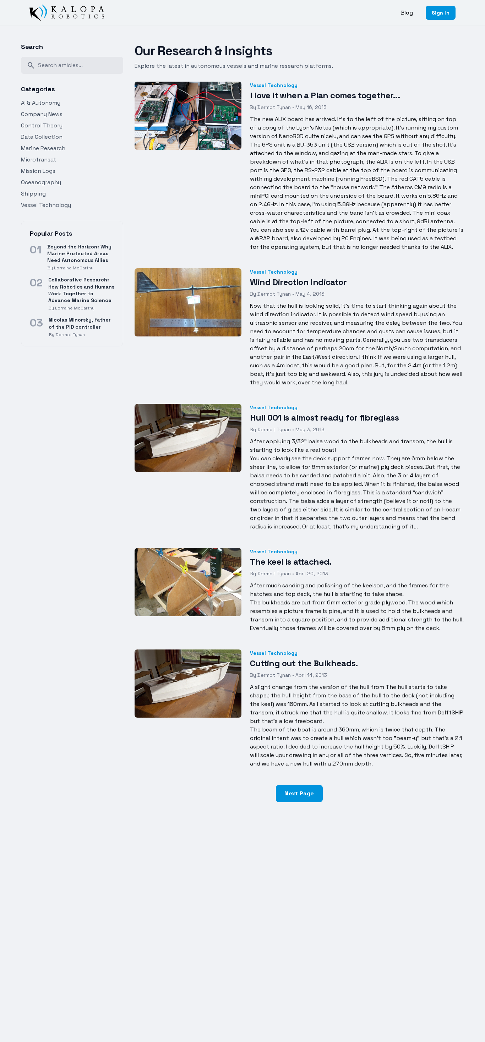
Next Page (299, 793)
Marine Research (43, 148)
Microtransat (38, 159)
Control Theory (41, 125)
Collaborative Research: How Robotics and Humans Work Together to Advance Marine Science (81, 289)
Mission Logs (38, 171)
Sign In (440, 13)
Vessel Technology (46, 205)
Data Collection (41, 137)
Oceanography (41, 182)
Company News (41, 114)
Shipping (33, 193)
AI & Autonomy (40, 102)
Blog (407, 12)
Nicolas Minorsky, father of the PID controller (80, 323)
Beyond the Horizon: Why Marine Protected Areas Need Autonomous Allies (79, 253)
